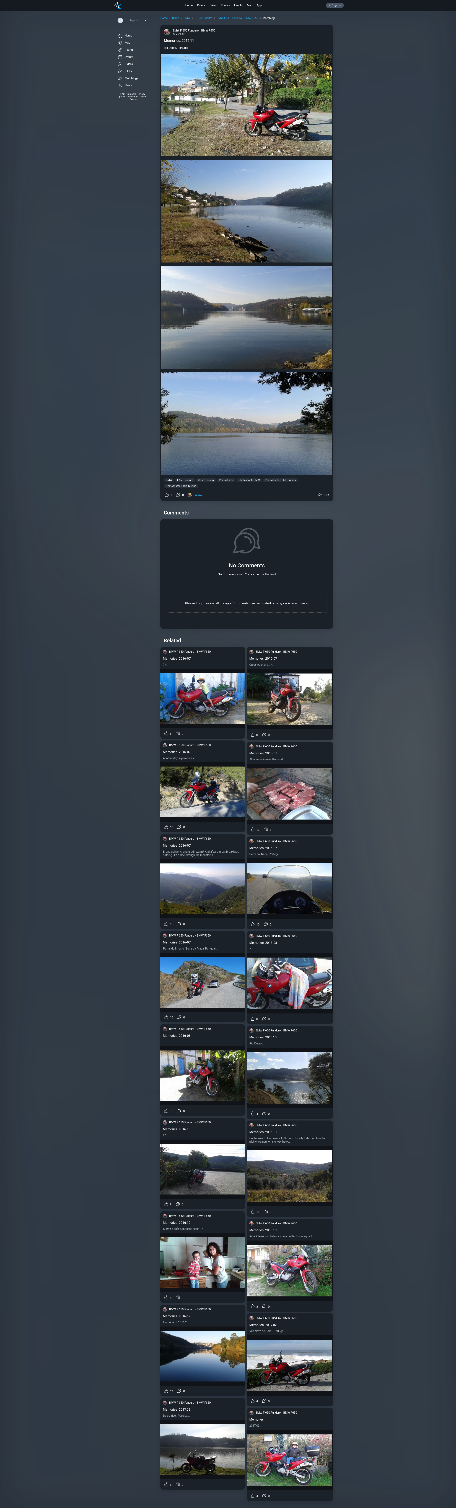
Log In (200, 603)
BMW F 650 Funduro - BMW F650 (237, 18)
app (228, 603)
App (259, 5)
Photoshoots (226, 480)
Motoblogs (131, 78)
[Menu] (326, 32)
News (128, 85)
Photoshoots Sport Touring (181, 486)
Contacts (131, 94)
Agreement (133, 96)
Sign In (336, 5)
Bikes (213, 5)
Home (189, 5)
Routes (225, 5)
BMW (186, 18)
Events (238, 5)
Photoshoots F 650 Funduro (280, 480)
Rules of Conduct (136, 98)
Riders (201, 5)
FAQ (122, 94)
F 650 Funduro (203, 18)
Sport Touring (206, 480)
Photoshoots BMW (249, 480)
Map (249, 5)
